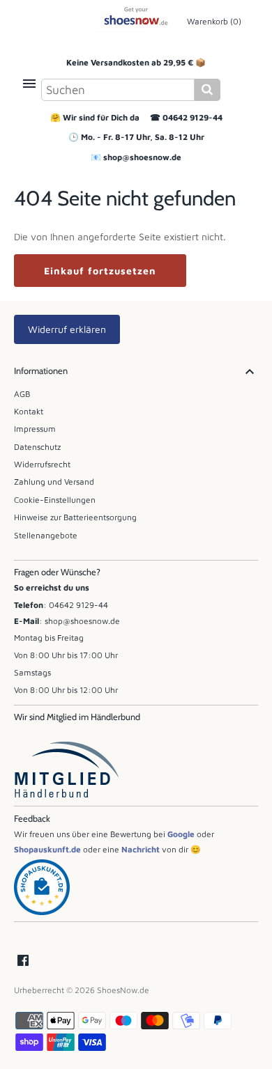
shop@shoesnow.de (142, 157)
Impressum (35, 428)
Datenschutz (37, 446)
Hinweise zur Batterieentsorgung (75, 517)
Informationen (41, 371)
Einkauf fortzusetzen (100, 270)
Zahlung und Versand (54, 481)
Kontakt (28, 411)
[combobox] (118, 90)
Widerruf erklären (67, 329)
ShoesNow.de (123, 989)
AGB (22, 393)
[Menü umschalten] (29, 83)
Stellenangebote (45, 535)
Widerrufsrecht (42, 464)
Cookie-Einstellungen (55, 499)
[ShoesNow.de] (136, 16)
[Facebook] (23, 961)
